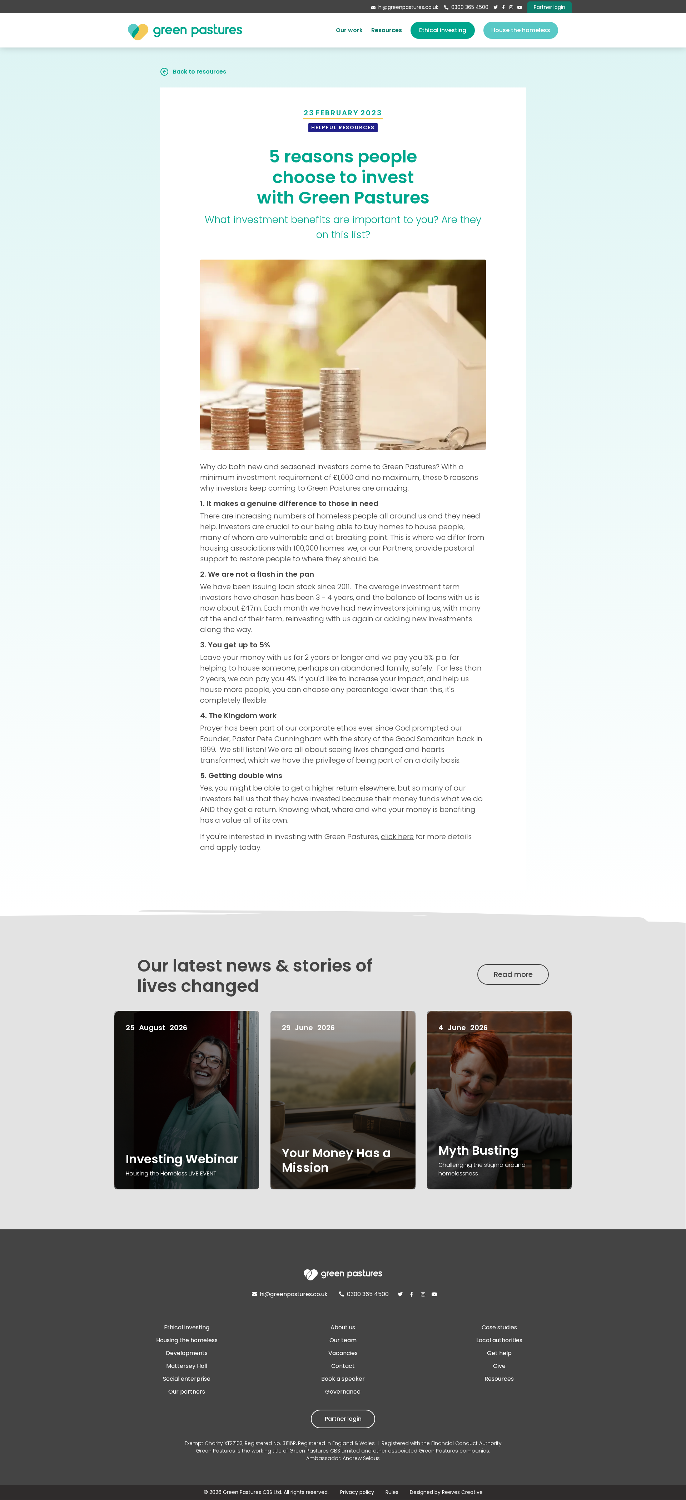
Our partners (186, 1392)
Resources (386, 30)
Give (499, 1366)
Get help (499, 1353)
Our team (343, 1340)
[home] (185, 30)
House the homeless (520, 30)
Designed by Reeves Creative (446, 1492)
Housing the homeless (187, 1340)
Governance (343, 1392)
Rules (392, 1492)
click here (397, 837)
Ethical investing (442, 30)
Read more (513, 974)
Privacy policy (357, 1492)
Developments (187, 1353)
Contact (343, 1366)
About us (342, 1327)
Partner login (343, 1419)
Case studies (499, 1327)
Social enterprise (186, 1379)
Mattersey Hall (186, 1366)
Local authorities (499, 1340)
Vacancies (343, 1353)
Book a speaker (343, 1379)
